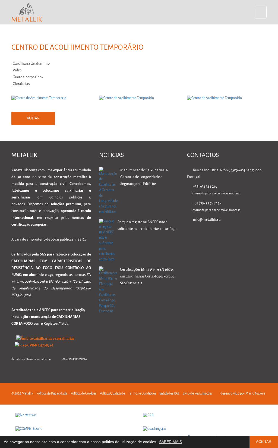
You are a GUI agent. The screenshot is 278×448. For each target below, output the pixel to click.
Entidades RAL (169, 393)
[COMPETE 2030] (75, 429)
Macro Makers (255, 393)
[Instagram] (246, 235)
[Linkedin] (212, 235)
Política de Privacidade (51, 393)
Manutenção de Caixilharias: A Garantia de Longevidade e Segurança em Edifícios (144, 177)
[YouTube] (264, 235)
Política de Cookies (83, 393)
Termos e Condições (142, 393)
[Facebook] (229, 235)
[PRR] (203, 415)
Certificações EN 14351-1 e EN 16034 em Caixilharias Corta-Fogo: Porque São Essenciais (147, 276)
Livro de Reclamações (198, 393)
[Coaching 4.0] (203, 429)
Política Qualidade (112, 393)
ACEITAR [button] (263, 442)
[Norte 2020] (75, 415)
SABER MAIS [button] (170, 442)
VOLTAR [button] (33, 118)
